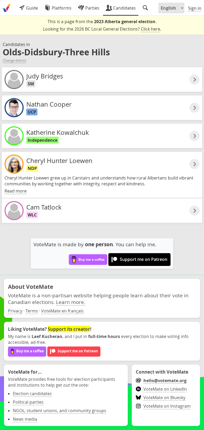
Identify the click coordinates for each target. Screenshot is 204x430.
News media (25, 419)
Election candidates (32, 393)
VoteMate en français (62, 311)
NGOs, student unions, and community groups (59, 411)
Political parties (28, 402)
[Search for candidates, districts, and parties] (145, 8)
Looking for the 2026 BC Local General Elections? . (102, 29)
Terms (32, 311)
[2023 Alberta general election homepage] (6, 8)
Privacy (15, 311)
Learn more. (70, 302)
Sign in (194, 8)
